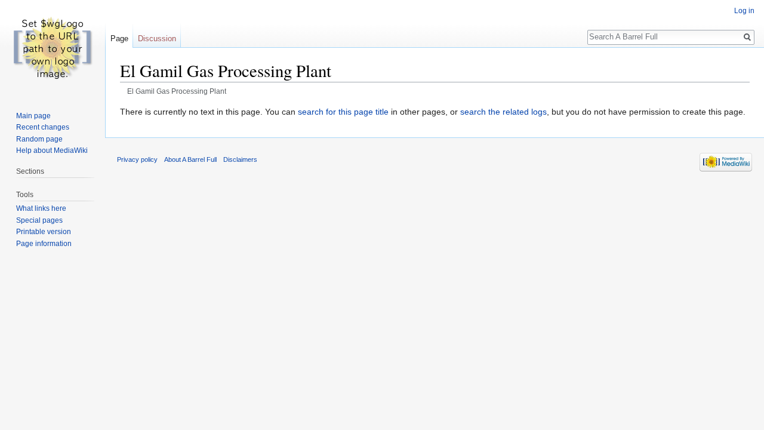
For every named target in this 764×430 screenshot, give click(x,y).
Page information (44, 243)
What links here (41, 208)
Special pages (39, 220)
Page (119, 38)
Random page (39, 139)
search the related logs (503, 111)
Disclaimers (240, 159)
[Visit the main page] (52, 48)
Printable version (43, 232)
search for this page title (343, 111)
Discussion (157, 38)
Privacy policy (137, 159)
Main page (33, 116)
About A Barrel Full (190, 159)
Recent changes (42, 127)
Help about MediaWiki (52, 150)
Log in (744, 11)
